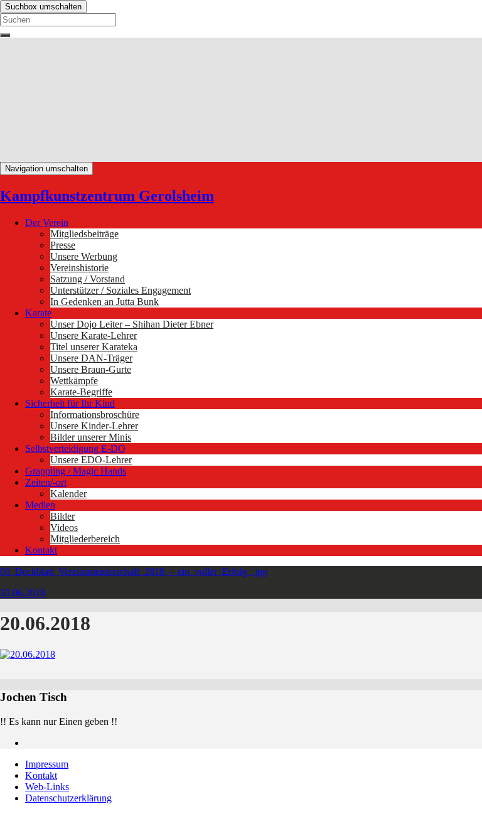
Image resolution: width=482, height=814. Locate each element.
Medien (40, 505)
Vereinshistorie (79, 267)
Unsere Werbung (83, 256)
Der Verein (46, 222)
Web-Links (47, 786)
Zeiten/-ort (46, 482)
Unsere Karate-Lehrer (93, 335)
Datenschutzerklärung (68, 798)
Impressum (46, 764)
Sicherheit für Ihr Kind (70, 403)
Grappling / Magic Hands (75, 471)
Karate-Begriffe (81, 392)
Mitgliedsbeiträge (84, 233)
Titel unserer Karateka (93, 346)
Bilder (62, 516)
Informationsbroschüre (94, 414)
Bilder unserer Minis (90, 437)
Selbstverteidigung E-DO (75, 448)
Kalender (68, 493)
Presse (62, 245)
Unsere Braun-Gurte (90, 369)
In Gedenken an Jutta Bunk (104, 301)
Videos (64, 527)
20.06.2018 (22, 592)
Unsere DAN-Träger (91, 358)
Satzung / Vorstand (87, 279)
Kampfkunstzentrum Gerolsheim (107, 196)
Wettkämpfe (74, 380)
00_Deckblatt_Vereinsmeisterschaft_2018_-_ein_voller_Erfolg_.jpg (133, 571)
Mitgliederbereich (85, 538)
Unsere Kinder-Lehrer (94, 425)
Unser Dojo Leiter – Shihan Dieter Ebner (131, 324)
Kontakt (41, 550)
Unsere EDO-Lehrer (91, 459)
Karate (38, 313)
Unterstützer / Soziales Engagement (120, 290)
